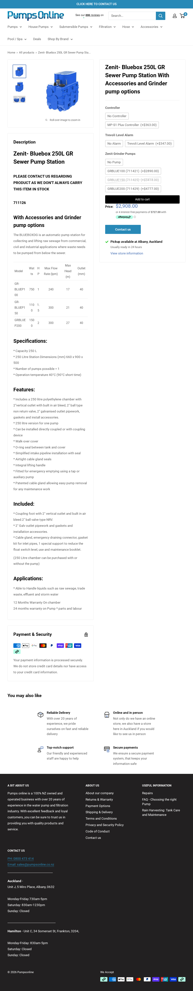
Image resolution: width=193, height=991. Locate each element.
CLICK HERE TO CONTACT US (97, 4)
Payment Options (98, 806)
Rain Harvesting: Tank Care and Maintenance (161, 812)
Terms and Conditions (101, 818)
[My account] (175, 16)
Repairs (147, 793)
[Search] (160, 16)
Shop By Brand (58, 39)
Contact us (123, 229)
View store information (126, 253)
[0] (182, 16)
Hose (126, 27)
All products (26, 52)
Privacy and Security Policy (105, 825)
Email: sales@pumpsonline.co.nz (31, 864)
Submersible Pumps (73, 27)
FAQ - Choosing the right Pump (159, 802)
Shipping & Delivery (99, 812)
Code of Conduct (98, 831)
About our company (100, 793)
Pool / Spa (15, 39)
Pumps (13, 27)
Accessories (149, 27)
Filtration (105, 27)
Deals (37, 39)
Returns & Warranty (99, 799)
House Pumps (38, 27)
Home (11, 52)
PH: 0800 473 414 (21, 858)
